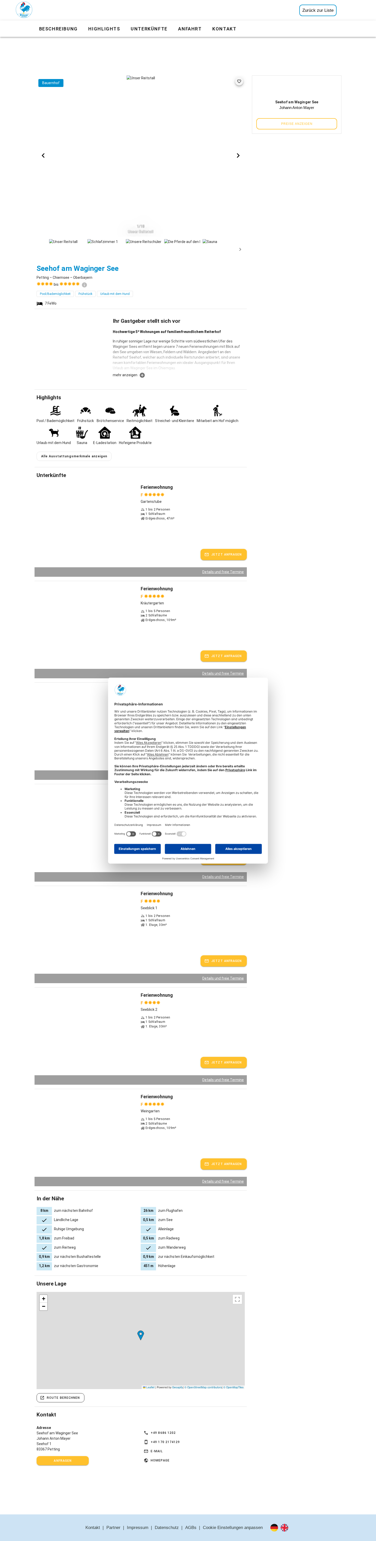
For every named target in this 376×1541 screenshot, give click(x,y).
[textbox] (179, 350)
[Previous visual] (43, 155)
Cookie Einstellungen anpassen (233, 1527)
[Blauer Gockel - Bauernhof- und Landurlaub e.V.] (24, 11)
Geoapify (177, 1387)
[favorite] (239, 81)
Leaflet (150, 1387)
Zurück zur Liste (318, 10)
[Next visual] (238, 155)
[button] (140, 1335)
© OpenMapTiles (233, 1387)
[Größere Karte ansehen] (237, 1299)
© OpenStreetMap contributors (203, 1387)
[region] (141, 1340)
